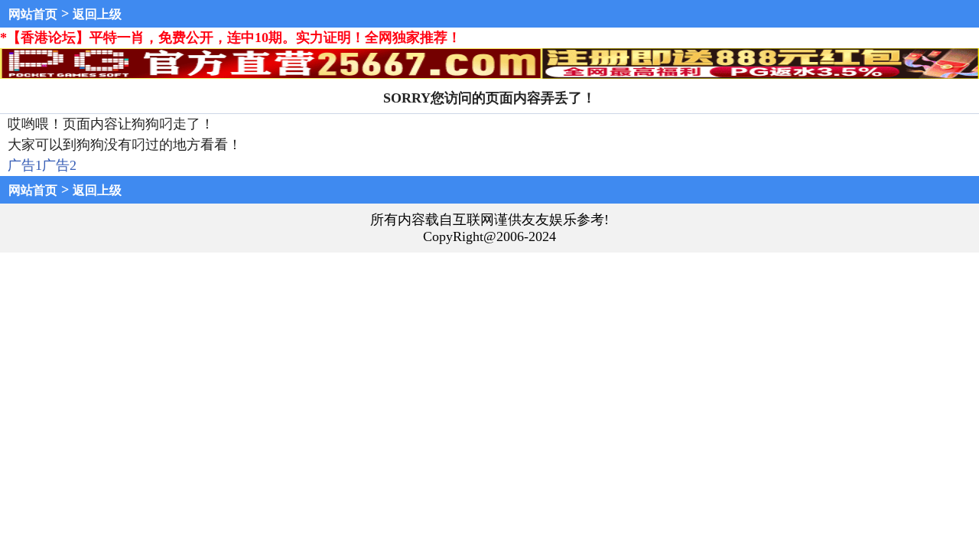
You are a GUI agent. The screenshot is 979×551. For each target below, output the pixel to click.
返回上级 (97, 14)
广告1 (25, 165)
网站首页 (32, 14)
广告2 (59, 165)
